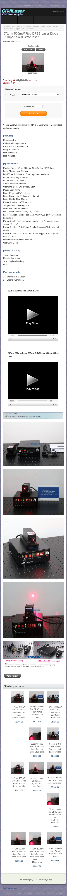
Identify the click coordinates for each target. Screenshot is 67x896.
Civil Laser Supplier (26, 893)
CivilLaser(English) (23, 6)
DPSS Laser (15, 27)
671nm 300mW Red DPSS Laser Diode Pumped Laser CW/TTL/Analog (19, 712)
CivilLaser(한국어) (57, 6)
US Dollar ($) (57, 11)
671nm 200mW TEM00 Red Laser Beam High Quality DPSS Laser (55, 712)
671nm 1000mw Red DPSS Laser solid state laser (55, 780)
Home (6, 27)
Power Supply (10, 95)
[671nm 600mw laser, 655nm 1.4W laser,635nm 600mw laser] (33, 384)
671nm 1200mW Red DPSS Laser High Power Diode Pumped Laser (37, 712)
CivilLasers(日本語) (39, 6)
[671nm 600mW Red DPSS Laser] (33, 318)
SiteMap (59, 893)
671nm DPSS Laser (30, 27)
